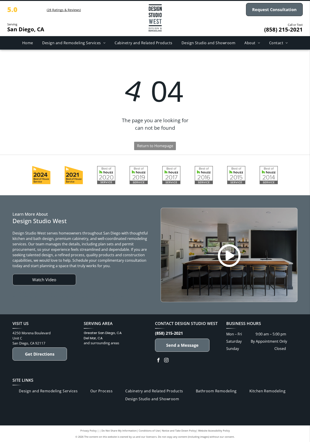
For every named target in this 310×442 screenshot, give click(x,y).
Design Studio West (196, 323)
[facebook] (158, 361)
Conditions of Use (149, 430)
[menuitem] (28, 43)
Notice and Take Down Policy (179, 430)
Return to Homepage (155, 145)
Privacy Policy (88, 430)
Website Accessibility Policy (214, 430)
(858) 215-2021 (283, 29)
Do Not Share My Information (119, 430)
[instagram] (166, 361)
